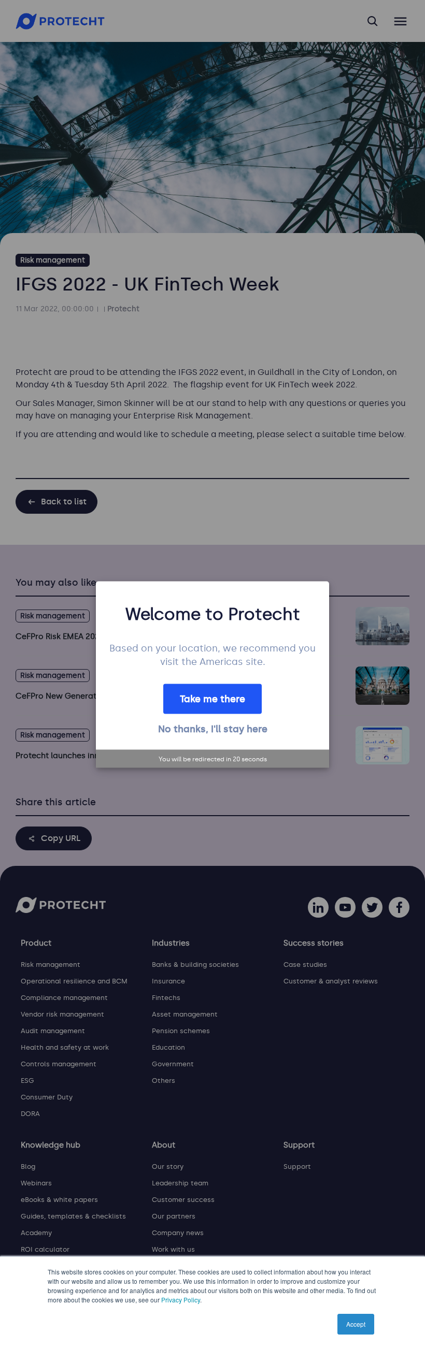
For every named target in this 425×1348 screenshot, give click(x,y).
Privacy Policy (180, 1299)
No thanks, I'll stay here (212, 728)
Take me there (212, 698)
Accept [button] (355, 1324)
